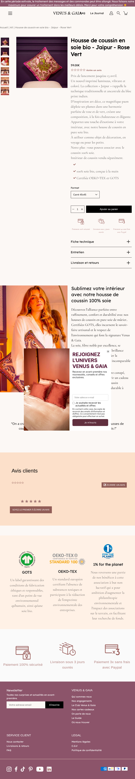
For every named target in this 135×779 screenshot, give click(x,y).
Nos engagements (82, 700)
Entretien (77, 252)
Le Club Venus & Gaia (84, 705)
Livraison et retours (85, 263)
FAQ (9, 750)
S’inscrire (54, 704)
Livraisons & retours (18, 745)
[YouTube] (39, 769)
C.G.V (75, 745)
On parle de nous (81, 713)
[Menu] (10, 13)
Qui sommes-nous (82, 696)
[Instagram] (9, 769)
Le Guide (76, 718)
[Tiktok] (23, 769)
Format (75, 187)
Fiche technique (82, 242)
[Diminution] (73, 209)
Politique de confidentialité (87, 750)
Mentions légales (81, 741)
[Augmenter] (82, 209)
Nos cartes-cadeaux (83, 709)
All (11, 27)
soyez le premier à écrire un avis (30, 510)
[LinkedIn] (49, 769)
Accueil (4, 27)
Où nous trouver (81, 722)
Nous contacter (15, 741)
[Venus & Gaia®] (67, 13)
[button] (114, 485)
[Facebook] (16, 769)
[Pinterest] (30, 769)
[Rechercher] (118, 13)
